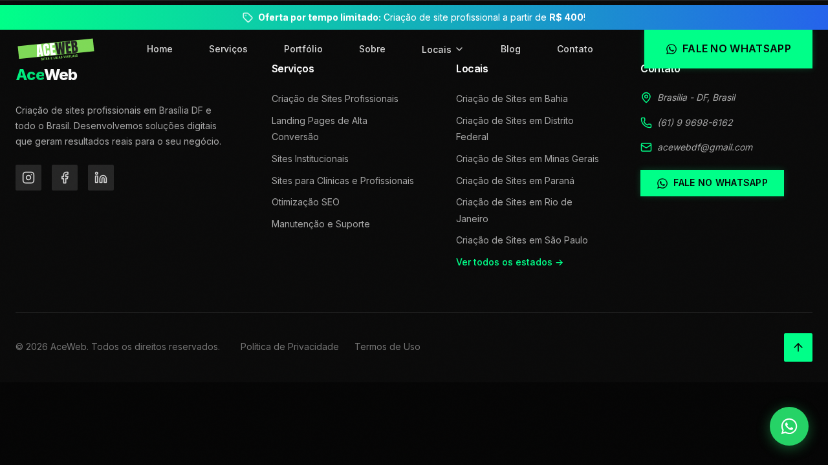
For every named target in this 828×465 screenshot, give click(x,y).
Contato (575, 48)
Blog (511, 48)
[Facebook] (65, 178)
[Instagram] (28, 178)
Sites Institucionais (310, 158)
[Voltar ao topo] (798, 347)
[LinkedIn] (101, 178)
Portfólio (303, 48)
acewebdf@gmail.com (704, 146)
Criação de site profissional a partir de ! (421, 17)
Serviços (228, 48)
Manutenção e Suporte (321, 223)
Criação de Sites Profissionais (335, 98)
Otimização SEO (306, 201)
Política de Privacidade (290, 346)
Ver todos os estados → (509, 261)
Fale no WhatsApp (720, 182)
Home (160, 48)
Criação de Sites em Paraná (515, 180)
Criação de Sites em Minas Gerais (527, 158)
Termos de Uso (387, 346)
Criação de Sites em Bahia (512, 98)
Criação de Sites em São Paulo (522, 239)
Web (47, 74)
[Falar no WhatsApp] (789, 426)
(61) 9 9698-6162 (695, 122)
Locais (437, 49)
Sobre (372, 48)
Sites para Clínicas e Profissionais (343, 180)
